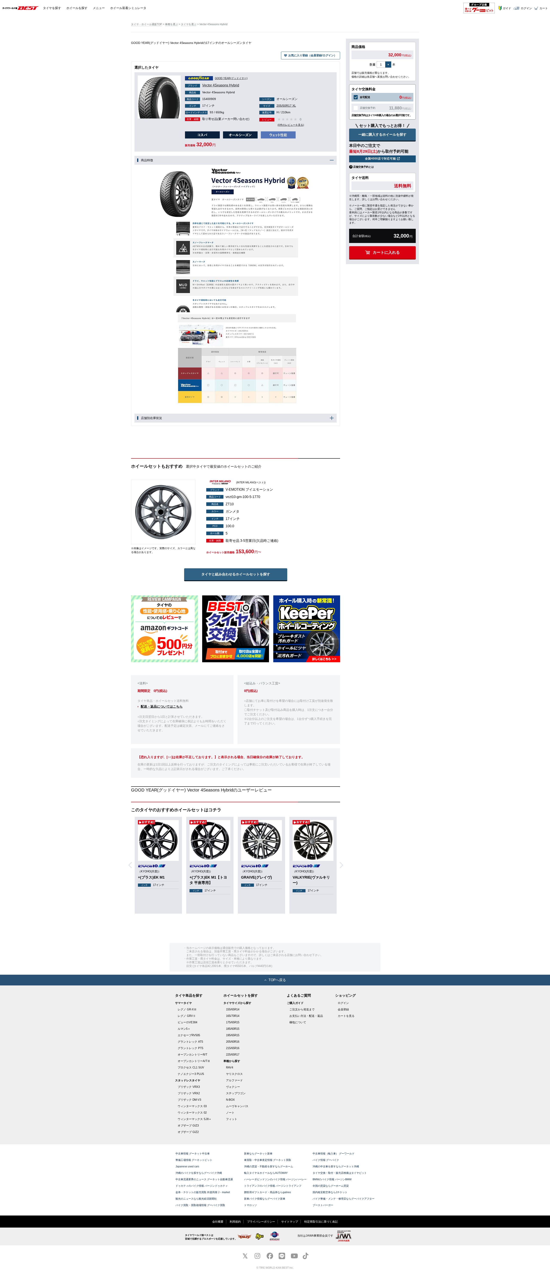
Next (342, 865)
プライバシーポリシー (261, 1221)
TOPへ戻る (277, 980)
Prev (131, 865)
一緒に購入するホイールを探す (382, 134)
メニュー (99, 8)
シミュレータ (128, 8)
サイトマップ (289, 1221)
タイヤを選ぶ (188, 24)
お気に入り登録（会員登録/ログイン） (312, 55)
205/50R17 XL (279, 105)
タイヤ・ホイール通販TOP (146, 24)
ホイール (76, 8)
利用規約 (235, 1221)
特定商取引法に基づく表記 (321, 1221)
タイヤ (52, 8)
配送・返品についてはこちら (162, 706)
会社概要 (217, 1221)
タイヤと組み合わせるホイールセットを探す (235, 574)
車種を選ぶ (171, 24)
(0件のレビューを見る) (291, 124)
